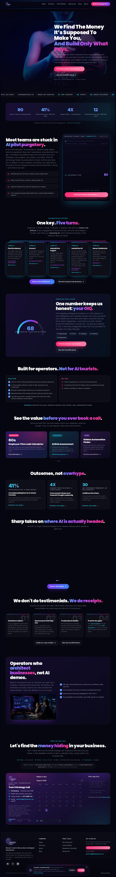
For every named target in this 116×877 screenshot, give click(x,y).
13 (66, 795)
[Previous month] (78, 778)
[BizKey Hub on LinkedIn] (18, 862)
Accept (81, 870)
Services (51, 4)
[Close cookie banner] (86, 867)
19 (60, 799)
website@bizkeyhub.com (25, 797)
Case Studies (61, 4)
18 (53, 799)
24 (46, 804)
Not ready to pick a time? (98, 795)
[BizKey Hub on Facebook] (8, 862)
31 (46, 808)
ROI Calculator (67, 840)
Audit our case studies (46, 641)
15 (80, 795)
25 (53, 804)
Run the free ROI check (66, 75)
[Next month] (81, 778)
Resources (72, 4)
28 (73, 804)
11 (53, 795)
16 (39, 799)
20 (67, 799)
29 (80, 804)
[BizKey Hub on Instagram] (13, 862)
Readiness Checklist (69, 846)
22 (80, 799)
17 (46, 799)
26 (60, 804)
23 (40, 804)
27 (67, 804)
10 (46, 795)
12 (60, 795)
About (86, 4)
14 (73, 795)
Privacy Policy (105, 871)
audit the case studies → (74, 123)
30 (40, 808)
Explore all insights (58, 584)
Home (44, 4)
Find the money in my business (69, 69)
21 (73, 799)
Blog (80, 4)
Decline (72, 870)
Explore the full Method (42, 281)
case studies (95, 621)
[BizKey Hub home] (8, 4)
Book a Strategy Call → (100, 4)
